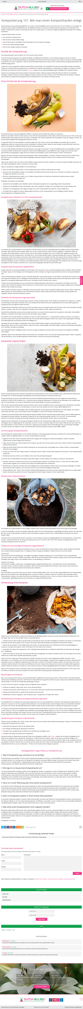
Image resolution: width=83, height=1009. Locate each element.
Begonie (3, 930)
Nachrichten (5, 894)
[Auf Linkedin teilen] (14, 827)
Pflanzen (30, 70)
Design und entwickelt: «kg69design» (73, 1007)
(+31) (42, 1)
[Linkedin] (61, 1000)
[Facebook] (50, 1000)
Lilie (13, 930)
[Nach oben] (80, 827)
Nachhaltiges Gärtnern (12, 14)
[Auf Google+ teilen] (11, 827)
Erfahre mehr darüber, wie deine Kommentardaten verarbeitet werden (55, 879)
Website (3, 867)
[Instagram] (58, 1000)
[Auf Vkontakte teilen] (5, 827)
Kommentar (27, 855)
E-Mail (3, 861)
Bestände (4, 897)
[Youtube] (54, 1000)
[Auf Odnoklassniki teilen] (16, 827)
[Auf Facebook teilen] (2, 827)
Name (3, 855)
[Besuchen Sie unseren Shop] (22, 827)
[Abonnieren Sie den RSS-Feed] (19, 827)
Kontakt (4, 1)
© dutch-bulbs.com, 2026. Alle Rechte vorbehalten (12, 1007)
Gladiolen (9, 930)
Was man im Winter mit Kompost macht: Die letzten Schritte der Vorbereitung (24, 837)
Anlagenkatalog (6, 900)
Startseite (3, 14)
